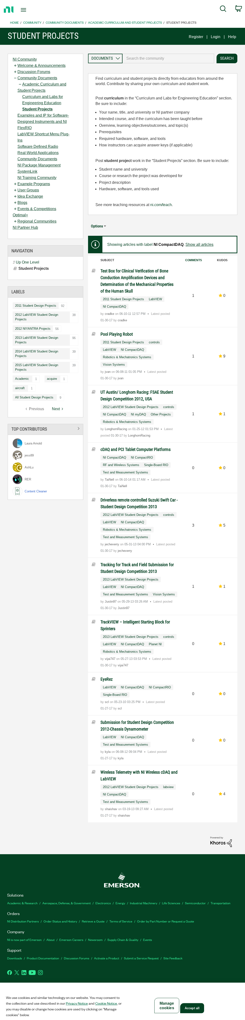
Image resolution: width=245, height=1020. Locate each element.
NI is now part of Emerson (24, 939)
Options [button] (97, 226)
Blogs (22, 203)
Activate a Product (106, 958)
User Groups (28, 190)
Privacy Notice (77, 1003)
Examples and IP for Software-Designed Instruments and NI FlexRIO (43, 121)
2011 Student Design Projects (35, 305)
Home (14, 22)
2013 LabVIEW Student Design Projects (36, 340)
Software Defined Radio (37, 146)
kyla (108, 752)
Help (232, 37)
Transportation (220, 903)
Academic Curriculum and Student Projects (125, 22)
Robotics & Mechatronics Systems (127, 357)
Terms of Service (120, 921)
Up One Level (27, 262)
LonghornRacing (116, 429)
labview (168, 787)
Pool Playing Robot (116, 334)
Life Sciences (171, 903)
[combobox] (168, 58)
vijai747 (110, 659)
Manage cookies (167, 1005)
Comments (193, 260)
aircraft (20, 388)
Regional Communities (36, 221)
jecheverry (112, 544)
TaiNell (110, 479)
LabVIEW (155, 299)
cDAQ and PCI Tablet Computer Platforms (135, 449)
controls (154, 342)
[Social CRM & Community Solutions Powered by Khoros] (221, 842)
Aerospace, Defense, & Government (66, 903)
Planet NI (155, 644)
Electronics (103, 903)
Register (196, 37)
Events (147, 939)
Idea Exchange (30, 196)
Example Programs (33, 184)
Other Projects (161, 414)
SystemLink (27, 171)
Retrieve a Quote (93, 921)
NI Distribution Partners (23, 921)
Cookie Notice (106, 1003)
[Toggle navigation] (32, 9)
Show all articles (199, 244)
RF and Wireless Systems (121, 465)
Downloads (14, 958)
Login (215, 37)
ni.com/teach (161, 205)
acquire (52, 378)
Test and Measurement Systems (125, 472)
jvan (108, 372)
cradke (110, 314)
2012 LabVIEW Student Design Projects (36, 317)
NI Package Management (39, 165)
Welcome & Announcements (41, 65)
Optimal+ (20, 215)
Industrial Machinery (143, 903)
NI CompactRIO (142, 457)
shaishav (111, 809)
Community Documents (65, 22)
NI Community (25, 59)
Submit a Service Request (141, 958)
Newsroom (95, 939)
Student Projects (37, 109)
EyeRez (106, 679)
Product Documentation (43, 958)
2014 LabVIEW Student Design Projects (36, 354)
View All (45, 428)
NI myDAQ (138, 414)
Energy (120, 903)
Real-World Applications (38, 153)
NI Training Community (36, 178)
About (50, 939)
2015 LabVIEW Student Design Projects (36, 367)
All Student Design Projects (34, 397)
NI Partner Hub (25, 227)
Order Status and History (60, 921)
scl (107, 702)
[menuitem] (223, 9)
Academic (22, 378)
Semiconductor (195, 903)
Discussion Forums (33, 72)
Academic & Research (22, 903)
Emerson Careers (71, 939)
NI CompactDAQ (114, 306)
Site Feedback (173, 958)
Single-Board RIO (156, 465)
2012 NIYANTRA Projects (32, 328)
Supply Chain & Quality (122, 939)
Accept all (192, 1008)
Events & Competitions (36, 209)
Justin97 (111, 601)
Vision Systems (114, 364)
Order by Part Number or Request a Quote (165, 921)
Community (32, 22)
